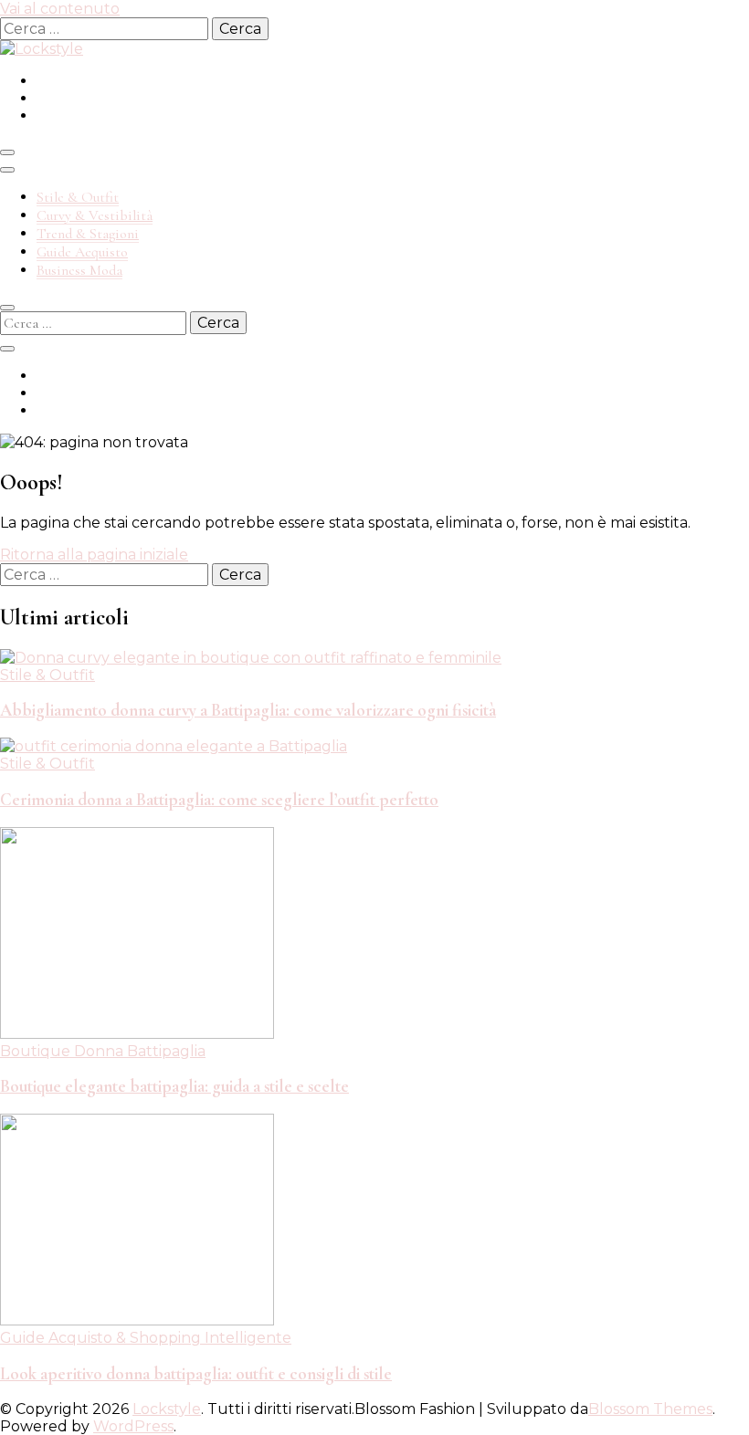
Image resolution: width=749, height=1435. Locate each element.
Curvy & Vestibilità (95, 215)
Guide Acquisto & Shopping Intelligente (145, 1337)
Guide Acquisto (82, 252)
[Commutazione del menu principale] (7, 152)
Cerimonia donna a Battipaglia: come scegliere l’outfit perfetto (219, 800)
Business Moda (79, 270)
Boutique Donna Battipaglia (103, 1051)
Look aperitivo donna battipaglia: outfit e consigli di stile (196, 1374)
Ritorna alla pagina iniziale (94, 554)
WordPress (133, 1426)
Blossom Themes (650, 1409)
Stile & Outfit (78, 197)
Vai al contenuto (60, 8)
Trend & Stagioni (88, 234)
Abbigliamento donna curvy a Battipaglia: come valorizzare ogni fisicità (248, 710)
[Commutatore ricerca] (7, 307)
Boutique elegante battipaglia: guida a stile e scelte (174, 1086)
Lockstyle (166, 1409)
